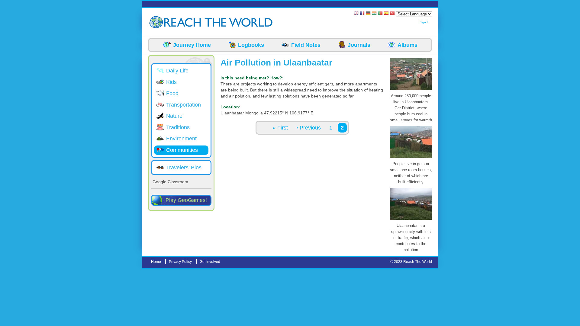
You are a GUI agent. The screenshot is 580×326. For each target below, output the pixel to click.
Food (172, 93)
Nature (174, 116)
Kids (171, 82)
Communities (182, 150)
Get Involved (210, 262)
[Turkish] (392, 14)
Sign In (425, 22)
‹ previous (308, 128)
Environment (181, 139)
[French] (362, 14)
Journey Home (192, 45)
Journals (359, 45)
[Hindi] (374, 14)
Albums (407, 45)
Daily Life (177, 71)
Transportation (183, 105)
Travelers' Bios (183, 168)
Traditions (178, 127)
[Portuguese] (380, 14)
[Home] (157, 22)
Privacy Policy (180, 262)
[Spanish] (386, 14)
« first (280, 128)
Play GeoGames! (186, 200)
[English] (356, 14)
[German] (368, 14)
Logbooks (251, 45)
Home (156, 262)
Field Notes (306, 45)
